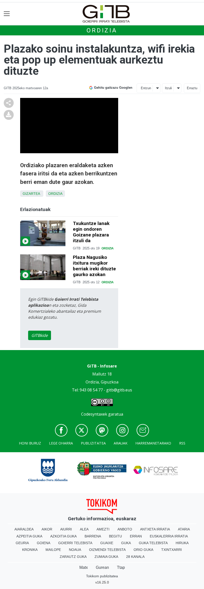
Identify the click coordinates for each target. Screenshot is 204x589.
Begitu (115, 536)
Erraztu (192, 88)
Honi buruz (30, 443)
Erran (136, 536)
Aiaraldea (24, 529)
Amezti (103, 529)
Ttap (121, 567)
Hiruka (182, 543)
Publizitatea (93, 443)
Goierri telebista (75, 543)
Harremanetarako (153, 443)
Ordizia (102, 30)
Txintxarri (171, 550)
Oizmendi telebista (107, 550)
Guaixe (106, 543)
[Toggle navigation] (6, 13)
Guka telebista (153, 543)
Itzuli (168, 88)
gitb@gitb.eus (119, 390)
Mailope (53, 550)
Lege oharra (61, 443)
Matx (83, 567)
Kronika (30, 550)
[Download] (9, 114)
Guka (126, 543)
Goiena (43, 543)
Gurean (102, 567)
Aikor (47, 529)
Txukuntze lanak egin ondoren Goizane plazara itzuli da (91, 232)
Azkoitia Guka (63, 536)
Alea (84, 529)
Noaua (75, 550)
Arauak (120, 443)
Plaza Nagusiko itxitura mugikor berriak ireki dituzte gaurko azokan (94, 265)
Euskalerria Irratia (169, 536)
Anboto (124, 529)
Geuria (22, 543)
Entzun (146, 88)
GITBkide (39, 335)
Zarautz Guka (73, 557)
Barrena (93, 536)
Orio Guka (143, 550)
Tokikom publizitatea (102, 576)
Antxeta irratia (155, 529)
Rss (182, 443)
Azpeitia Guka (29, 536)
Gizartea (31, 194)
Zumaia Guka (106, 557)
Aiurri (66, 529)
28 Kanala (135, 557)
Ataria (184, 529)
